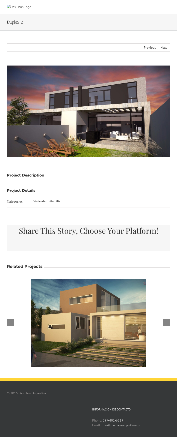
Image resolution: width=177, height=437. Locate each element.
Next (163, 47)
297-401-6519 (113, 420)
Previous (150, 47)
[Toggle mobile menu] (168, 7)
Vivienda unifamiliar (47, 201)
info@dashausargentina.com (122, 425)
